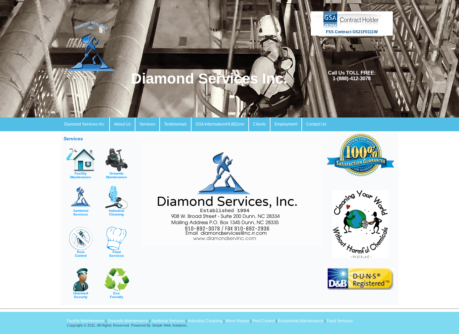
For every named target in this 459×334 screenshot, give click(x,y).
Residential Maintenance (301, 321)
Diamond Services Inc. (213, 78)
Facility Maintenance (86, 321)
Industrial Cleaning (205, 321)
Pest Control (263, 321)
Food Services (340, 321)
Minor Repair (237, 321)
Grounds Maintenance (128, 321)
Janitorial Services (168, 321)
